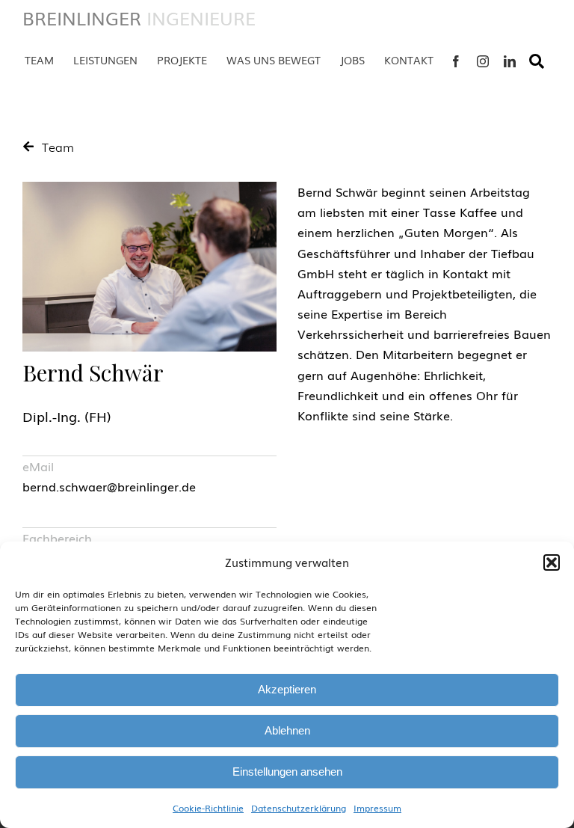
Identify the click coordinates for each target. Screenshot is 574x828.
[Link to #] (536, 61)
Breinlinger (139, 17)
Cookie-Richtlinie (208, 808)
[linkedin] (510, 61)
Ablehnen (287, 730)
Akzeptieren (287, 689)
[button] (551, 562)
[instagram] (483, 61)
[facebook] (456, 61)
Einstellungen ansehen (287, 771)
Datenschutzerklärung (298, 808)
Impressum (377, 808)
